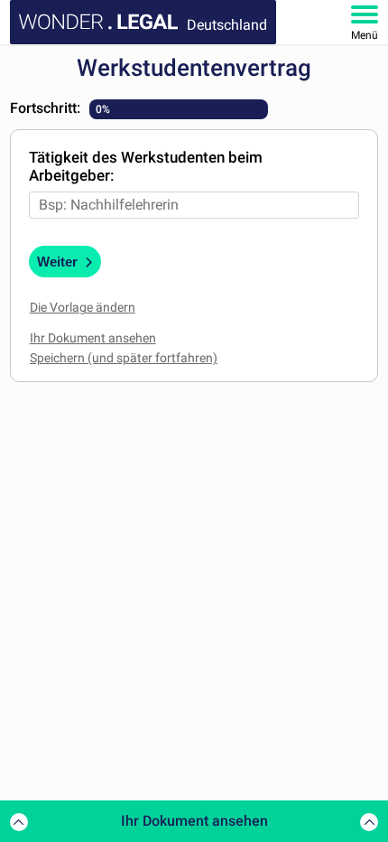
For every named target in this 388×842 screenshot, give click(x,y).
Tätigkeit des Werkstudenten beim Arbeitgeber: (146, 166)
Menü (364, 35)
